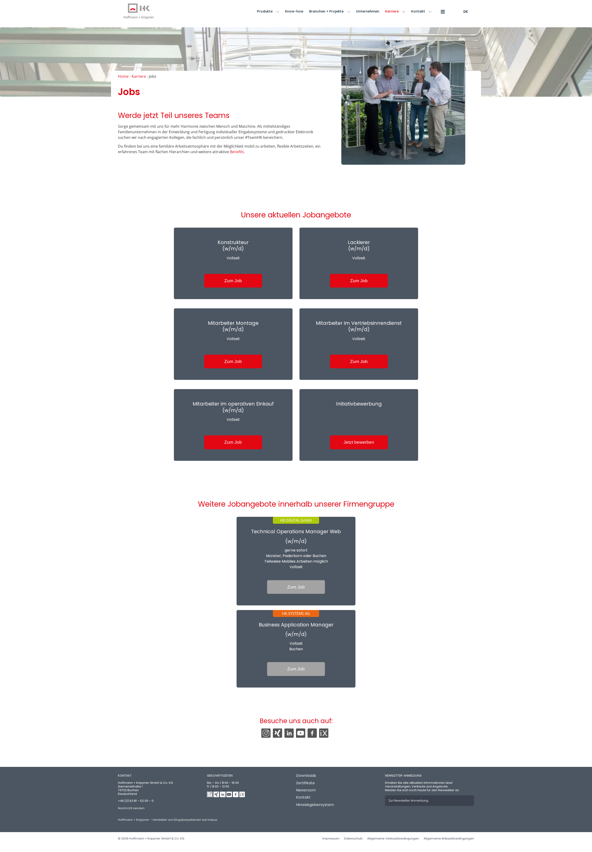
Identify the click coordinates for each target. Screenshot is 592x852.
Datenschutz (353, 838)
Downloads (306, 775)
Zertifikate (305, 783)
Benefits (237, 151)
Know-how (294, 11)
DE (465, 11)
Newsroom (306, 790)
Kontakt (418, 11)
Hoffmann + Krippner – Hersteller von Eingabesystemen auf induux (167, 820)
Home (123, 76)
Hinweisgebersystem (315, 804)
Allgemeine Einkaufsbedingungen (449, 838)
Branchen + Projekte (326, 11)
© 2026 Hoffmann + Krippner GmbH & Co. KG (151, 838)
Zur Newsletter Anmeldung (408, 800)
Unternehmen (367, 11)
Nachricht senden (131, 808)
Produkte (265, 11)
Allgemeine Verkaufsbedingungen (393, 838)
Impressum (330, 838)
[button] (442, 11)
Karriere (392, 11)
